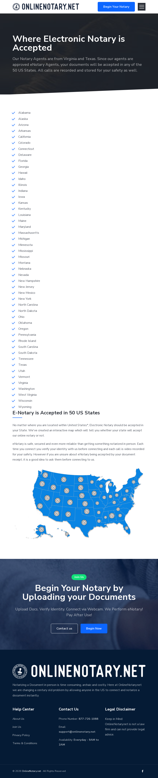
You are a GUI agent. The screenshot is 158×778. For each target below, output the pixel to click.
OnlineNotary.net (31, 771)
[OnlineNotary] (46, 6)
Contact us (64, 628)
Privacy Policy (21, 735)
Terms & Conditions (25, 743)
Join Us (79, 577)
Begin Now (94, 628)
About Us (18, 719)
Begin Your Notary (116, 7)
